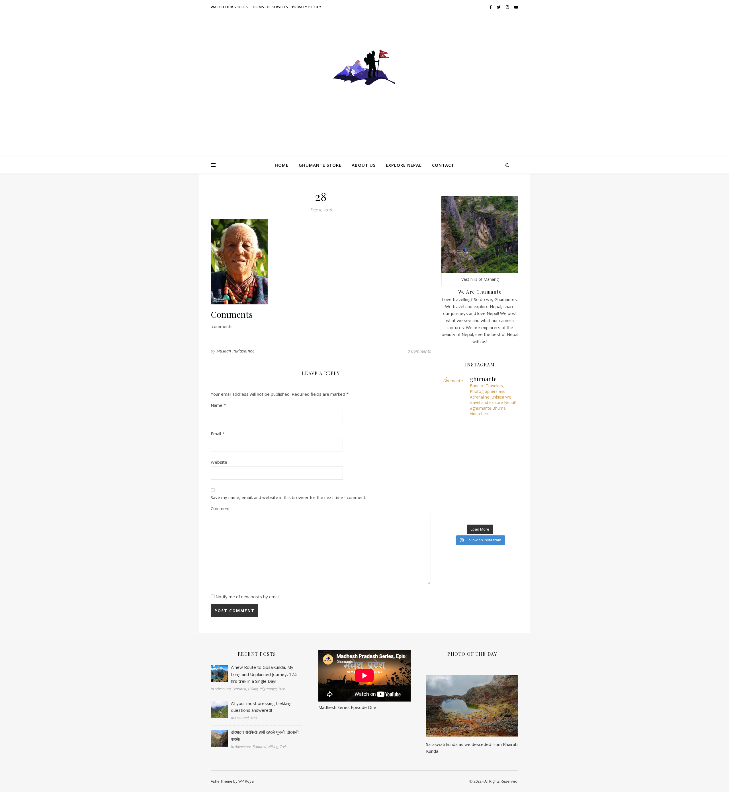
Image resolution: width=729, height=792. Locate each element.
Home (281, 165)
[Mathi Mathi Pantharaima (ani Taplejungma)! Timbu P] (504, 441)
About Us (364, 165)
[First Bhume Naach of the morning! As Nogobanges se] (504, 499)
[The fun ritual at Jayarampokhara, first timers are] (455, 456)
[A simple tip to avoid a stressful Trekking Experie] (504, 456)
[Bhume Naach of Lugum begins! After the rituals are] (480, 456)
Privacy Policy (307, 7)
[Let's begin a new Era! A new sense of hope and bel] (455, 427)
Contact (443, 165)
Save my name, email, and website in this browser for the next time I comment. (288, 497)
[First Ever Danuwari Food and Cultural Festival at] (480, 485)
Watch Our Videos (229, 7)
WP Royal (246, 781)
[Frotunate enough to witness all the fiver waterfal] (480, 499)
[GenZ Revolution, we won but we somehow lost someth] (504, 485)
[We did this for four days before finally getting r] (504, 470)
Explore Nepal (404, 165)
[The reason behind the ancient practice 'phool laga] (480, 441)
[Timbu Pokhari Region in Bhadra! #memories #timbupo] (455, 499)
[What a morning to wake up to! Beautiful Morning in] (455, 485)
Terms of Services (270, 7)
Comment (220, 508)
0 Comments (419, 351)
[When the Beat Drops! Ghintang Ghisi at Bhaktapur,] (455, 470)
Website (219, 462)
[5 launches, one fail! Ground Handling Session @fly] (480, 513)
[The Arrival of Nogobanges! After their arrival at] (455, 441)
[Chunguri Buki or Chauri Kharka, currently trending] (480, 470)
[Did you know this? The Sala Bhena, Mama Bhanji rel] (455, 513)
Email (217, 433)
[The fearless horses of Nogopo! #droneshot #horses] (504, 427)
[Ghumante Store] (364, 81)
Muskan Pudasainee (235, 351)
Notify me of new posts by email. (248, 596)
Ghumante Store (320, 165)
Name (218, 405)
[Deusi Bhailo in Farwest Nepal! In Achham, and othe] (480, 427)
